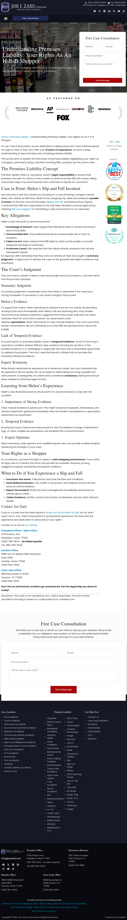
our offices (31, 525)
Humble (47, 903)
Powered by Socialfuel (115, 917)
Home (4, 136)
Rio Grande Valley (30, 907)
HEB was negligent (21, 209)
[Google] (109, 11)
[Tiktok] (124, 11)
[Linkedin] (104, 11)
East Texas (59, 907)
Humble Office (8, 874)
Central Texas (47, 907)
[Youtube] (119, 11)
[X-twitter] (99, 11)
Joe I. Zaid (114, 142)
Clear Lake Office (52, 874)
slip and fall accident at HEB (63, 512)
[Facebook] (95, 11)
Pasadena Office (35, 850)
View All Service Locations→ (44, 911)
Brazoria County (71, 903)
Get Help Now (92, 711)
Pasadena (27, 903)
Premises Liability (19, 136)
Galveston (57, 903)
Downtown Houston (78, 850)
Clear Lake (38, 903)
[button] (5, 18)
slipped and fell (54, 201)
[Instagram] (114, 11)
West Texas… (72, 907)
